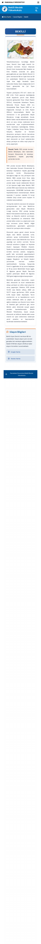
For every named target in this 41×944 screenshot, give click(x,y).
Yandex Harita (15, 358)
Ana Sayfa (7, 17)
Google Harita (15, 352)
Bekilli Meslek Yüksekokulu (15, 9)
